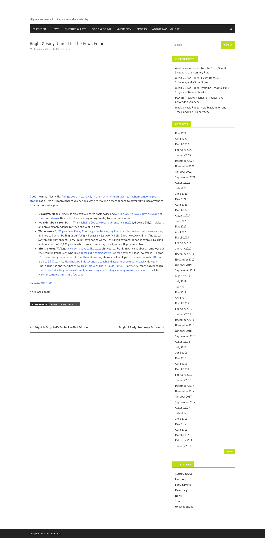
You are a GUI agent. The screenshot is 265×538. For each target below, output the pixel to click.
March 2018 (182, 369)
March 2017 (182, 435)
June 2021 (181, 193)
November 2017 (184, 391)
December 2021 (184, 160)
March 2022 (182, 144)
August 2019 (182, 276)
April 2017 (181, 429)
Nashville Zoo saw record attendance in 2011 (105, 222)
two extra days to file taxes (84, 248)
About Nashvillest (166, 29)
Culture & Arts (75, 29)
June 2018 (181, 352)
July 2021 (180, 188)
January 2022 (183, 155)
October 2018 (183, 331)
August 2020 (182, 215)
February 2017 (183, 440)
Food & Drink (101, 29)
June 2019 (181, 287)
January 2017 (183, 446)
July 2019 (180, 281)
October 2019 (183, 265)
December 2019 (184, 254)
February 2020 (183, 243)
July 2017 (180, 413)
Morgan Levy (63, 49)
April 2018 (181, 363)
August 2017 (182, 407)
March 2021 (182, 210)
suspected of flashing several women (99, 253)
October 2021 (183, 171)
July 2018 (180, 347)
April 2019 (181, 298)
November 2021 (184, 166)
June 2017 (181, 418)
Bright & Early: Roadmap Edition (139, 327)
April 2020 (181, 232)
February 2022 (183, 149)
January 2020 (183, 248)
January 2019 (183, 314)
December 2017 (184, 385)
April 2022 (181, 138)
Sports (142, 29)
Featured (39, 29)
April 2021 (181, 204)
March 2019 (182, 303)
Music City (123, 29)
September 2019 (185, 270)
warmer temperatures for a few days (60, 274)
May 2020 (180, 226)
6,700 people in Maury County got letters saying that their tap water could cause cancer (108, 231)
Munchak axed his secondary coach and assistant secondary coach (105, 261)
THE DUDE (46, 283)
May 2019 (180, 292)
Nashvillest (55, 533)
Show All (229, 451)
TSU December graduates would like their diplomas (69, 257)
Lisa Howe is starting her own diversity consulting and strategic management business (91, 270)
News (55, 29)
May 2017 (180, 424)
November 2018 (184, 325)
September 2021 (185, 177)
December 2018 (184, 320)
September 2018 (185, 336)
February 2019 (183, 309)
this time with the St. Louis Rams (101, 266)
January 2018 (183, 380)
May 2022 (180, 133)
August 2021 (182, 182)
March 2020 (182, 237)
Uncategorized (69, 304)
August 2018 (182, 341)
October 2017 (183, 396)
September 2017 (185, 402)
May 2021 (180, 199)
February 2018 (183, 374)
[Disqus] (97, 382)
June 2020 (181, 221)
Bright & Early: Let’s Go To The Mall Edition (61, 327)
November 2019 (184, 259)
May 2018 (180, 358)
